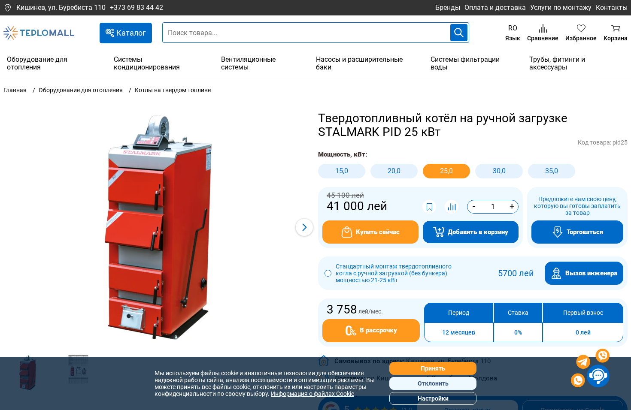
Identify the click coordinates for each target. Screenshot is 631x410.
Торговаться (585, 232)
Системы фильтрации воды (465, 63)
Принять (433, 368)
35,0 (551, 171)
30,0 (499, 171)
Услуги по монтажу (561, 7)
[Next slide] (304, 227)
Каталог (131, 32)
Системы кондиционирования (147, 63)
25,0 (446, 171)
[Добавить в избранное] (429, 207)
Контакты (612, 7)
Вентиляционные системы (248, 63)
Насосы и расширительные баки (359, 63)
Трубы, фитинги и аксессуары (557, 63)
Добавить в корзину (478, 232)
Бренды (447, 7)
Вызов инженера (591, 273)
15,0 (341, 171)
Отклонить (433, 383)
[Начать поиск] (458, 32)
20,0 (394, 171)
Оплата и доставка (495, 7)
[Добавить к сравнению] (451, 207)
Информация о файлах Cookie (312, 393)
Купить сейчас (378, 232)
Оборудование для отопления (37, 63)
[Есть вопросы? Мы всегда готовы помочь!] (590, 369)
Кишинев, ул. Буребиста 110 (61, 7)
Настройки (433, 398)
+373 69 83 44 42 (136, 8)
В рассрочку (378, 330)
